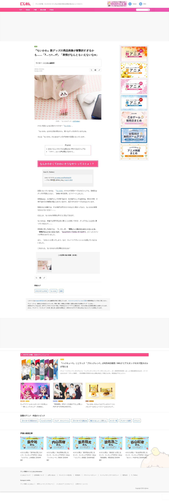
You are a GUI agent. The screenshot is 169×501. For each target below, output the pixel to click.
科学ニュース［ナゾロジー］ (45, 484)
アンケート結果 (125, 420)
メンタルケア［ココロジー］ (64, 484)
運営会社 (125, 475)
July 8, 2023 (68, 180)
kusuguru (23, 480)
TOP (20, 10)
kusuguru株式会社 (39, 300)
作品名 (28, 10)
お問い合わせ (51, 475)
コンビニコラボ (46, 420)
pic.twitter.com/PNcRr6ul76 (63, 177)
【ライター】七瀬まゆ (79, 420)
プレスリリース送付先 (65, 475)
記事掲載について (39, 475)
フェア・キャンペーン (61, 420)
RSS (144, 4)
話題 (61, 291)
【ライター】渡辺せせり (29, 420)
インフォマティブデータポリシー (109, 475)
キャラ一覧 (113, 420)
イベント (137, 420)
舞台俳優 (43, 10)
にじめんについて (25, 475)
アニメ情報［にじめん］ (27, 484)
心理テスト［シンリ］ (82, 484)
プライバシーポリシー (90, 475)
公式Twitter (76, 121)
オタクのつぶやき (41, 291)
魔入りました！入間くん (98, 420)
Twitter (134, 4)
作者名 (52, 10)
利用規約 (77, 475)
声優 (35, 10)
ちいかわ (67, 126)
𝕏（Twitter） (134, 475)
